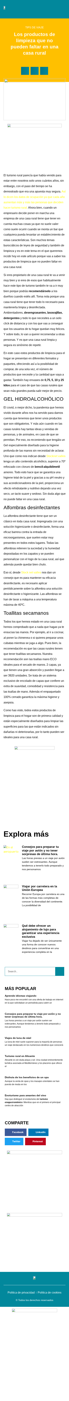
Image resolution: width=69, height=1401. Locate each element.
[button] (58, 9)
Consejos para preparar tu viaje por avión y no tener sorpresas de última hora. (40, 850)
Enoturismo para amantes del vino (25, 1095)
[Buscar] (59, 971)
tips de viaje (34, 27)
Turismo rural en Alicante (20, 1056)
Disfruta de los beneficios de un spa (27, 1077)
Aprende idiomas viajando (20, 995)
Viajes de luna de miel (18, 1038)
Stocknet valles (55, 456)
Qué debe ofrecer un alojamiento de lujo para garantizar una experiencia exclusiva (40, 931)
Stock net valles (31, 572)
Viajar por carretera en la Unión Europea (39, 888)
